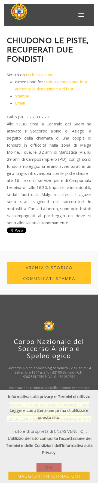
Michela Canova (40, 74)
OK (49, 467)
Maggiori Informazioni (49, 476)
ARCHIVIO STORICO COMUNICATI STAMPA (49, 273)
